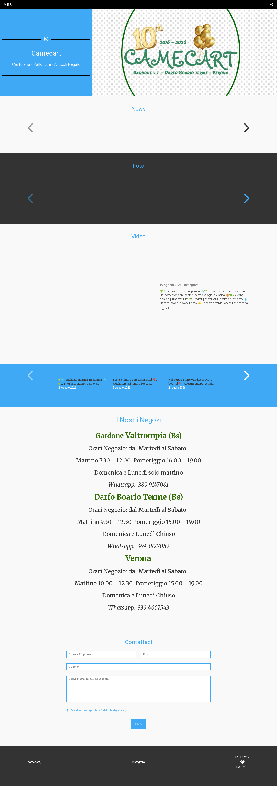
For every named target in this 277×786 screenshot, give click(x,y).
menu (8, 4)
